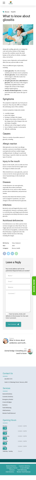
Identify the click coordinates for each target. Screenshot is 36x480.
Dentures (5, 405)
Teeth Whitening (6, 407)
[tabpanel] (18, 34)
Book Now (34, 286)
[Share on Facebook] (4, 253)
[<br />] (5, 428)
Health (13, 12)
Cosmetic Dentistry (7, 396)
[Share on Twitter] (8, 253)
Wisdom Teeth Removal (8, 413)
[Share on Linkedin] (12, 253)
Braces (7, 12)
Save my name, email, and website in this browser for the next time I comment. (17, 316)
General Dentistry (7, 394)
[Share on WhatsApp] (16, 253)
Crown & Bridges (7, 402)
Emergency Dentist (7, 399)
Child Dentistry (6, 410)
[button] (6, 34)
